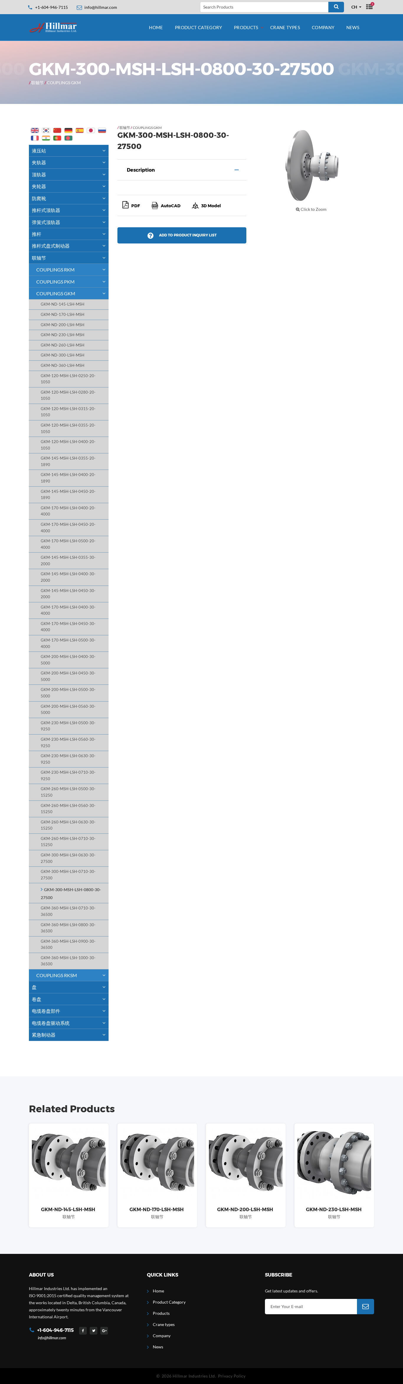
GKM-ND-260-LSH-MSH (62, 345)
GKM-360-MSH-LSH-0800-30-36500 (68, 928)
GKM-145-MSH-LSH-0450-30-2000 (68, 594)
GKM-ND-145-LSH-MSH (62, 304)
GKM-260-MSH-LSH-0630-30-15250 (68, 825)
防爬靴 (39, 198)
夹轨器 (39, 162)
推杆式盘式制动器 (51, 245)
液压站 (39, 150)
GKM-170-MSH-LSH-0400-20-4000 (68, 511)
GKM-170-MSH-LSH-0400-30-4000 (68, 610)
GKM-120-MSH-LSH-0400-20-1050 (68, 445)
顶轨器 (39, 174)
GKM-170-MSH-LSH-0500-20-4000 (68, 544)
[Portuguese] (57, 138)
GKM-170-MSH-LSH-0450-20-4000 (68, 527)
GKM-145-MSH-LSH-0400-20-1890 (68, 478)
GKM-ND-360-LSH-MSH (62, 365)
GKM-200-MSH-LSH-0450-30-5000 (68, 676)
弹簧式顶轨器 (46, 222)
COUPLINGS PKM (55, 281)
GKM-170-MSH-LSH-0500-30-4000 (68, 643)
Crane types (285, 27)
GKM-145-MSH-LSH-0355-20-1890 (68, 461)
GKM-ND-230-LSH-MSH (62, 335)
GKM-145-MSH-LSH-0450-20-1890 (68, 494)
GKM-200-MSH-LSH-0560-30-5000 (68, 709)
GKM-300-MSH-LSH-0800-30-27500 (71, 893)
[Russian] (102, 130)
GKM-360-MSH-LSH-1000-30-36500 (68, 961)
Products (246, 27)
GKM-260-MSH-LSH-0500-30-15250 (68, 792)
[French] (35, 138)
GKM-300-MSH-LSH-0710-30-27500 (68, 874)
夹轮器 (39, 186)
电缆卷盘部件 (46, 1011)
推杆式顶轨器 (46, 210)
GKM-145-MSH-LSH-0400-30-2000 (68, 577)
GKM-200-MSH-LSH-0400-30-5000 (68, 659)
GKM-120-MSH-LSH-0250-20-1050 (68, 379)
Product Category (198, 27)
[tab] (181, 169)
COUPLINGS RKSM (56, 975)
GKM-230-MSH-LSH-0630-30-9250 (68, 759)
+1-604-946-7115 (51, 7)
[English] (35, 130)
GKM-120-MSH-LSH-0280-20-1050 (68, 395)
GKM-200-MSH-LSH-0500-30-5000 (68, 692)
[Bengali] (68, 138)
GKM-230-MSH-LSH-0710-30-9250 (68, 775)
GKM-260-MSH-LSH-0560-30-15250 (68, 808)
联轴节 (37, 82)
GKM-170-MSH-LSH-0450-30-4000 (68, 626)
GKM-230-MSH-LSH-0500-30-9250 (68, 726)
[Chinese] (57, 130)
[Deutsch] (68, 130)
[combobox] (356, 7)
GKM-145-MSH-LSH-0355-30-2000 (68, 560)
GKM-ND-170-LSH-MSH (62, 314)
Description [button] (141, 170)
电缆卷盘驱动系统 (51, 1023)
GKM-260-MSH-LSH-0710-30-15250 (68, 841)
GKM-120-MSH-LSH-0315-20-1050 (68, 412)
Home (156, 27)
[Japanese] (91, 130)
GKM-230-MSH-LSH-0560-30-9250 (68, 742)
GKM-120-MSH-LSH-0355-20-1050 (68, 428)
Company (323, 27)
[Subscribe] (365, 1306)
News (353, 27)
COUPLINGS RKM (55, 269)
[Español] (80, 130)
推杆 (36, 234)
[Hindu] (46, 138)
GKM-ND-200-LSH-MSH (62, 325)
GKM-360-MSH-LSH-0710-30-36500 (68, 911)
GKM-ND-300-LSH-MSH (62, 355)
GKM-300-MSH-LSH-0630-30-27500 (68, 858)
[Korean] (46, 130)
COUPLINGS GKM (64, 82)
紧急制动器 (43, 1034)
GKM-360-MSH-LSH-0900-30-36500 (68, 944)
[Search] (336, 7)
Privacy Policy (232, 1375)
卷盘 (36, 999)
